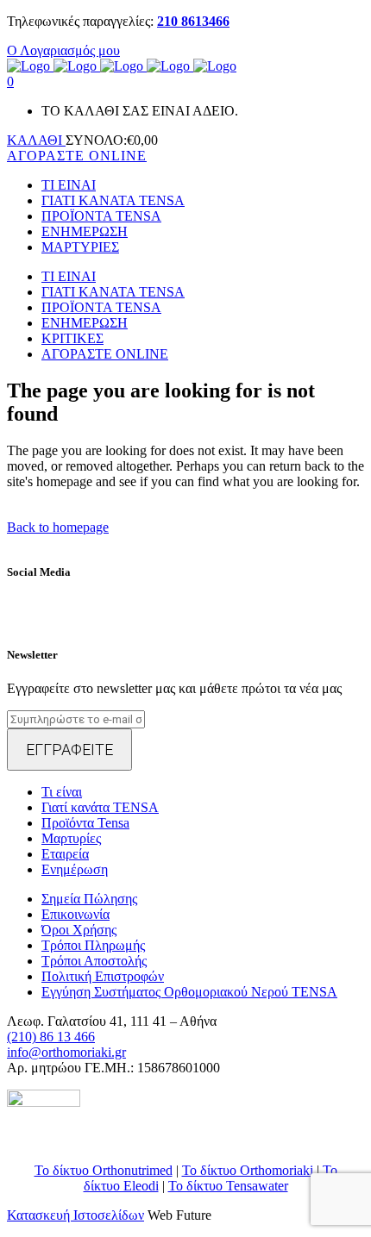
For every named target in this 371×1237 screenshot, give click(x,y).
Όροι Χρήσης (78, 929)
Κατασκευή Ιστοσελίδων (75, 1215)
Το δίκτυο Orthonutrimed (104, 1170)
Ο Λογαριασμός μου (63, 50)
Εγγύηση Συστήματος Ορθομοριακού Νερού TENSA (189, 991)
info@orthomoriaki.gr (66, 1052)
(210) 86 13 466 (51, 1036)
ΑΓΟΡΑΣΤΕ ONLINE (77, 155)
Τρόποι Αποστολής (94, 960)
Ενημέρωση (74, 869)
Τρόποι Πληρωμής (93, 945)
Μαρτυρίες (71, 838)
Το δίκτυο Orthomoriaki (247, 1170)
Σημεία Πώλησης (89, 898)
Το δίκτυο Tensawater (228, 1185)
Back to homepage (58, 527)
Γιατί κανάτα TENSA (100, 807)
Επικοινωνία (75, 914)
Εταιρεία (65, 854)
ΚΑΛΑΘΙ (36, 140)
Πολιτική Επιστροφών (102, 976)
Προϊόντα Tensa (85, 822)
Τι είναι (61, 791)
